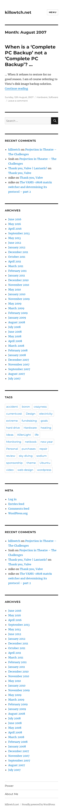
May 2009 (15, 303)
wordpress (44, 469)
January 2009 (17, 317)
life (37, 434)
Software (53, 97)
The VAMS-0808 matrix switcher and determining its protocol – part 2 (30, 187)
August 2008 (16, 322)
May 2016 (14, 224)
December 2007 (18, 359)
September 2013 (19, 233)
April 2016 (15, 228)
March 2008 (16, 345)
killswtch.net (18, 12)
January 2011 (16, 275)
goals (44, 420)
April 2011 (14, 261)
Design (30, 413)
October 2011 (16, 256)
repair (43, 448)
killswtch (14, 149)
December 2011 (18, 252)
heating (46, 427)
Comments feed (18, 508)
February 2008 (18, 350)
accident (12, 406)
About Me (11, 794)
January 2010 (16, 294)
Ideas (9, 434)
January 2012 (16, 247)
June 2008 (15, 331)
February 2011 (17, 270)
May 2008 (14, 336)
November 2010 (18, 285)
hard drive (13, 427)
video (10, 469)
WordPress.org (18, 513)
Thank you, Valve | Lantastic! (27, 168)
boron (26, 406)
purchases (29, 448)
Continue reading (16, 88)
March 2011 (15, 266)
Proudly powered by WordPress (38, 804)
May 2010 (14, 289)
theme (31, 462)
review (10, 455)
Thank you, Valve (19, 173)
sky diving (26, 455)
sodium (41, 455)
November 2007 (18, 364)
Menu (52, 12)
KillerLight (24, 434)
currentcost (14, 413)
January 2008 (17, 355)
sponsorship (14, 462)
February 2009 (18, 313)
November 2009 (19, 299)
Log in (12, 499)
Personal (12, 448)
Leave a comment (18, 100)
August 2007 (16, 373)
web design (25, 469)
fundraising (29, 420)
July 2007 (14, 378)
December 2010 (18, 280)
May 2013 (14, 238)
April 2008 (15, 341)
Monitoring (13, 441)
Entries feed (16, 504)
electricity (46, 413)
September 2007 (19, 369)
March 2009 (16, 308)
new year (46, 441)
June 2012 (14, 242)
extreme (12, 420)
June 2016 (14, 219)
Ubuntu (45, 462)
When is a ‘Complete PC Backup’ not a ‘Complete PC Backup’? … (30, 55)
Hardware (42, 97)
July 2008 (14, 327)
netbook (31, 441)
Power (9, 785)
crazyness (40, 406)
